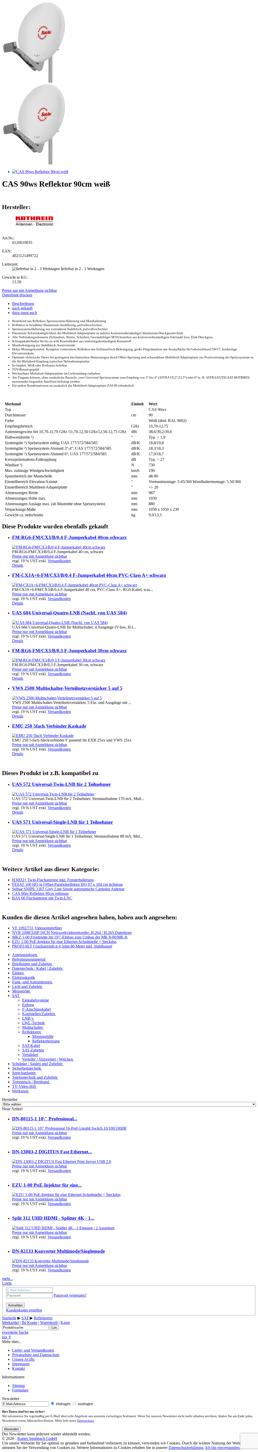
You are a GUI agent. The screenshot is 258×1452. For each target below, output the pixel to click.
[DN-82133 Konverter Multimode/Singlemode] (50, 1261)
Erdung (28, 1005)
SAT (15, 995)
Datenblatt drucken (17, 295)
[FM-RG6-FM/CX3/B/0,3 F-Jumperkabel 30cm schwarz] (58, 660)
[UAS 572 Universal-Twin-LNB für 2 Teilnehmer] (53, 794)
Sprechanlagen (24, 1073)
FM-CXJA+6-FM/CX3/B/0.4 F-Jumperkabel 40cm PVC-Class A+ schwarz (89, 575)
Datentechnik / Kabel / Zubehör (37, 968)
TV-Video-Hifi (24, 1086)
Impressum (20, 1364)
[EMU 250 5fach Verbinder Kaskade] (43, 735)
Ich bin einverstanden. (222, 1447)
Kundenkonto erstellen (24, 1310)
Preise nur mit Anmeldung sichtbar (29, 290)
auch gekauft (22, 308)
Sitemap (18, 1385)
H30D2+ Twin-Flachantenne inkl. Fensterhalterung (53, 880)
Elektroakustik (23, 977)
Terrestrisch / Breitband (30, 1082)
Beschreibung (23, 303)
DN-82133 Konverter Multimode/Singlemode (58, 1251)
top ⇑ (6, 1337)
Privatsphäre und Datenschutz (35, 1355)
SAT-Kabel (31, 1045)
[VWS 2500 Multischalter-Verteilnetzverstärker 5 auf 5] (57, 698)
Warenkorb (49, 1322)
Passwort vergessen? (70, 1295)
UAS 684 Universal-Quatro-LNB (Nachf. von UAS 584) (69, 612)
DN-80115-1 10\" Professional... (44, 1118)
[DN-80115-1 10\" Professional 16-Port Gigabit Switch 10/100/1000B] (69, 1128)
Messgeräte (21, 991)
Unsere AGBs (23, 1359)
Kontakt (18, 1368)
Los (54, 1327)
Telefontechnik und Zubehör (34, 1077)
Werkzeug (20, 1091)
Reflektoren (31, 1032)
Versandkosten (59, 561)
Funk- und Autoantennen (32, 982)
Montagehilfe (42, 1036)
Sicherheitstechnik (26, 1068)
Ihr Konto (29, 1322)
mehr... (7, 1278)
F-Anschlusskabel (36, 1009)
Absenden (11, 1429)
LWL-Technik (33, 1023)
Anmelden (15, 1305)
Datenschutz (85, 1420)
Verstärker (30, 1054)
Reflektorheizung (46, 1041)
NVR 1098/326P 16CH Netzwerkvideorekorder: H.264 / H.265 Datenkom (72, 932)
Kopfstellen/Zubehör (38, 1014)
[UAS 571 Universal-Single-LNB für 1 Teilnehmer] (54, 832)
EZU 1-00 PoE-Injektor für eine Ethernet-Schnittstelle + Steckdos (64, 941)
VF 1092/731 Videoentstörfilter (37, 928)
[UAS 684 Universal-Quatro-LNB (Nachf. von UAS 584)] (60, 622)
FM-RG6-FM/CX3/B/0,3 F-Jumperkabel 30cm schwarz (69, 650)
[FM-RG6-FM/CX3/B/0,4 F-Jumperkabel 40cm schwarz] (58, 547)
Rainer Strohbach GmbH (37, 1438)
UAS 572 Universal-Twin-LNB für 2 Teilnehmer (61, 784)
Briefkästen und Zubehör (32, 964)
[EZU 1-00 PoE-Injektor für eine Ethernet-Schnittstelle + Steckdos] (66, 1194)
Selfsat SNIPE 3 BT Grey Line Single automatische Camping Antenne (68, 889)
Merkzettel (10, 1322)
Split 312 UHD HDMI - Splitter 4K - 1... (53, 1218)
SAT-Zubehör (33, 1050)
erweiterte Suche (15, 1332)
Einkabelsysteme (35, 1000)
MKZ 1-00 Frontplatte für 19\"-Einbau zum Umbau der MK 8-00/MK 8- (70, 937)
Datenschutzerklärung (186, 1447)
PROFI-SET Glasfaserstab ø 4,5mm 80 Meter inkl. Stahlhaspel (62, 946)
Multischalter (32, 1027)
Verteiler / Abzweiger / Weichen (47, 1059)
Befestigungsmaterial (28, 959)
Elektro (18, 973)
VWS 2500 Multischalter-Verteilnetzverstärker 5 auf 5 (67, 688)
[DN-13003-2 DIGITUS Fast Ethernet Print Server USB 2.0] (61, 1161)
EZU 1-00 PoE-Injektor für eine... (47, 1185)
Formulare (20, 1390)
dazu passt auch (24, 312)
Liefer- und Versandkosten (33, 1350)
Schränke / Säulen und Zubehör (37, 1064)
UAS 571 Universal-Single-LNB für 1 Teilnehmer (62, 822)
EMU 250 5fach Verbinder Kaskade (49, 726)
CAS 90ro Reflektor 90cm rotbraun (40, 893)
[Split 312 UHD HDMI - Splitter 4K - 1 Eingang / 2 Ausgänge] (63, 1228)
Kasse (65, 1322)
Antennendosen (24, 955)
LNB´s (27, 1018)
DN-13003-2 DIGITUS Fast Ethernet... (52, 1151)
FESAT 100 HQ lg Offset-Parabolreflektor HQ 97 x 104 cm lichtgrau (67, 884)
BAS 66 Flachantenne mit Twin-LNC (42, 898)
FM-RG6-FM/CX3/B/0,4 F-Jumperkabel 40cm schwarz (69, 537)
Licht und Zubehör (27, 986)
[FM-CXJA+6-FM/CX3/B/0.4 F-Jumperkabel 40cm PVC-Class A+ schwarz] (74, 585)
